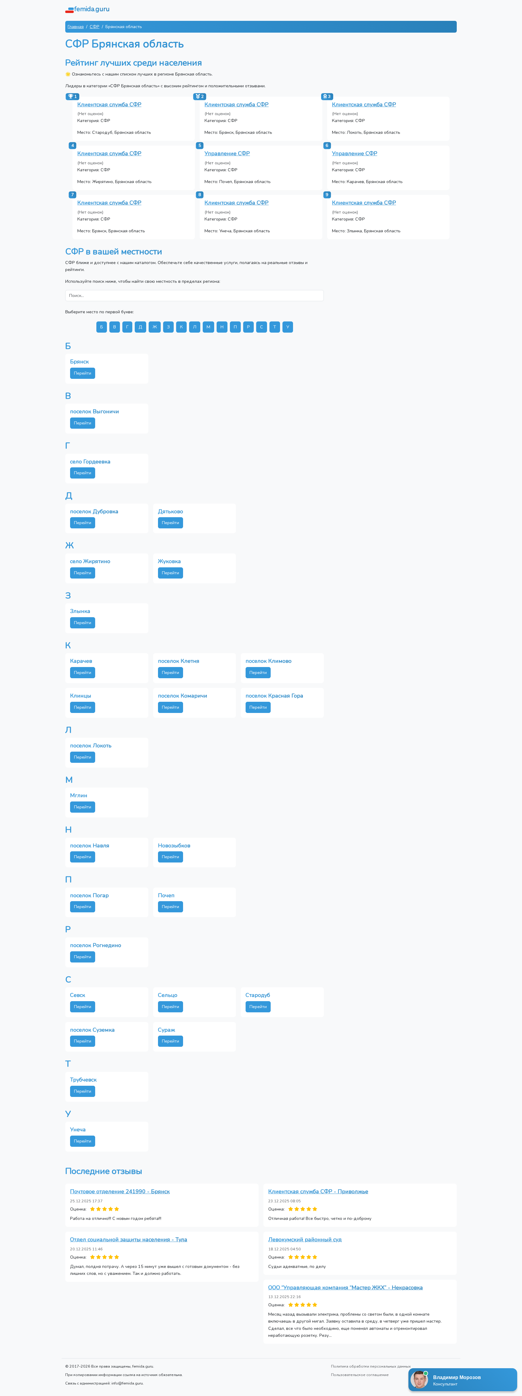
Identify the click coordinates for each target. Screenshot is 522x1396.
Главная (76, 27)
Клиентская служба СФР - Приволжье (318, 1191)
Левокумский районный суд (305, 1239)
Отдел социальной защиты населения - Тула (128, 1239)
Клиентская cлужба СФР (364, 104)
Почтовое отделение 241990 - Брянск (120, 1191)
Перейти (82, 373)
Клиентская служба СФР (109, 104)
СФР (94, 27)
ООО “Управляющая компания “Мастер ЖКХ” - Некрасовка (345, 1287)
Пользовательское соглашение (360, 1374)
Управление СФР (227, 153)
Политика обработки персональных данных (371, 1366)
